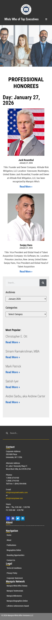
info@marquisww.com (14, 498)
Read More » (26, 186)
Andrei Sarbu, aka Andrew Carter (25, 396)
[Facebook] (13, 518)
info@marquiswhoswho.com (17, 492)
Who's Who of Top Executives (21, 19)
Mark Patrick (13, 366)
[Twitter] (18, 518)
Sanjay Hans (26, 245)
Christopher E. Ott (16, 336)
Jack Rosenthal (26, 160)
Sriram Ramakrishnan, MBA (22, 351)
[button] (46, 19)
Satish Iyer (12, 381)
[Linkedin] (23, 518)
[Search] (43, 282)
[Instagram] (8, 518)
